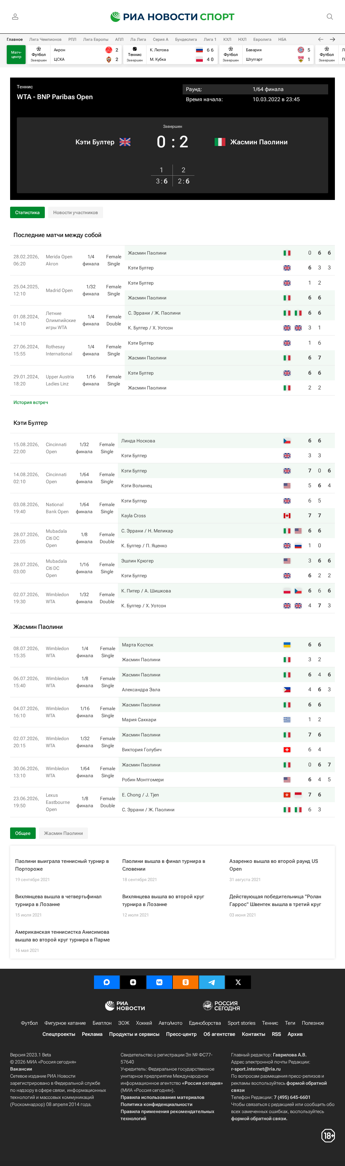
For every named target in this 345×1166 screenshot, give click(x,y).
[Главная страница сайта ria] (149, 17)
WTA (24, 97)
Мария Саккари (139, 719)
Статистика (27, 212)
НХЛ (242, 39)
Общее (23, 833)
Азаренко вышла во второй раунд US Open (273, 865)
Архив (295, 1034)
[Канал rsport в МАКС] (107, 982)
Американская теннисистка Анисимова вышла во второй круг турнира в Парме (62, 936)
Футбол (29, 1023)
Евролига (262, 39)
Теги (290, 1023)
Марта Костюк (137, 644)
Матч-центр (16, 54)
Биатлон (102, 1023)
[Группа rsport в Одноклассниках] (185, 982)
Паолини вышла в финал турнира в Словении (163, 865)
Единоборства (205, 1023)
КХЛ (227, 39)
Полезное (313, 1023)
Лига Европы (95, 39)
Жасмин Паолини (259, 142)
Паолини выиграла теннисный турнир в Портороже (62, 865)
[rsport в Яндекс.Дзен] (133, 982)
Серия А (160, 39)
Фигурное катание (65, 1023)
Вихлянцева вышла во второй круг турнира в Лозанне (163, 900)
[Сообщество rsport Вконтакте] (159, 982)
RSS (276, 1034)
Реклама (92, 1034)
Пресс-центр (181, 1034)
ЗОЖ (123, 1023)
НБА (282, 39)
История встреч (30, 402)
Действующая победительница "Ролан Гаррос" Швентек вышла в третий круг (275, 900)
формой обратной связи (258, 1118)
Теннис (25, 86)
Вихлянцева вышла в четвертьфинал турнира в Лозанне (58, 900)
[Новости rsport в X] (238, 982)
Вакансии (21, 1069)
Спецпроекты (58, 1034)
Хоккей (144, 1023)
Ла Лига (138, 39)
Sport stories (241, 1023)
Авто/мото (170, 1023)
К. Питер (130, 590)
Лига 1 (210, 39)
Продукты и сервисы (134, 1034)
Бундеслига (186, 39)
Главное (15, 39)
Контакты (253, 1034)
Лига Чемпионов (45, 39)
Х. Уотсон (163, 327)
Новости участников (75, 212)
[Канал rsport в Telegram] (212, 982)
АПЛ (119, 39)
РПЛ (72, 39)
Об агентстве (219, 1034)
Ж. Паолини (168, 313)
